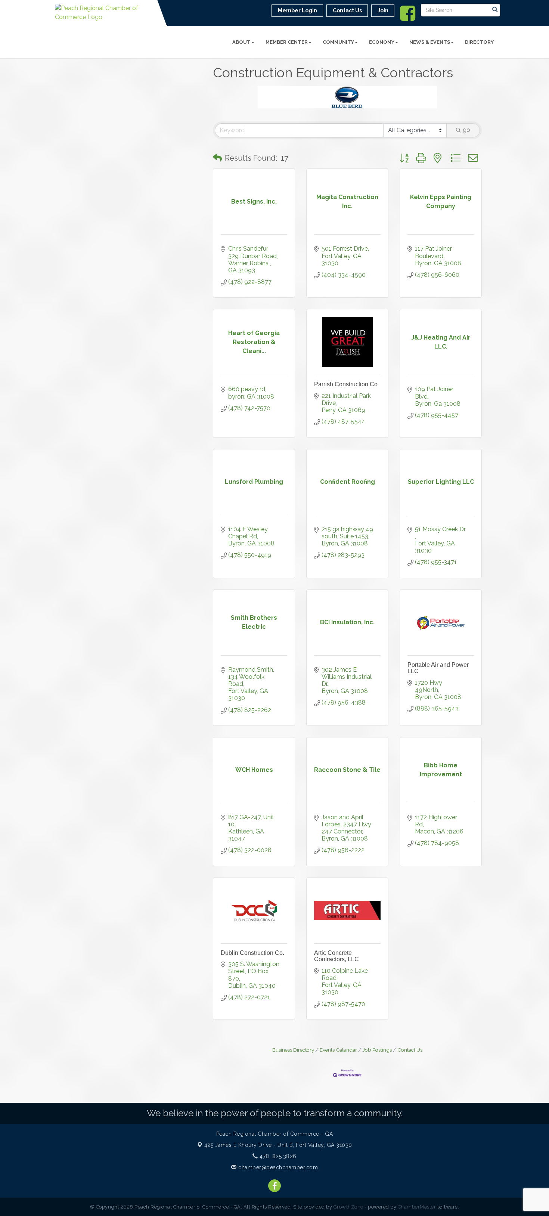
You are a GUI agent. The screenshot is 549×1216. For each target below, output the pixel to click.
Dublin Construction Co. (252, 953)
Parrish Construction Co (346, 384)
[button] (217, 158)
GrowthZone (348, 1207)
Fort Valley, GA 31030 (278, 1145)
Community (338, 42)
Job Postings (377, 1050)
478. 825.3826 (277, 1156)
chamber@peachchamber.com (277, 1167)
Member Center (287, 42)
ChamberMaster (417, 1207)
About (241, 42)
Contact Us (409, 1050)
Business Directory (293, 1050)
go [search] (466, 129)
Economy (381, 42)
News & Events (429, 42)
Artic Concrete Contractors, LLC (336, 956)
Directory (479, 42)
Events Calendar (338, 1050)
